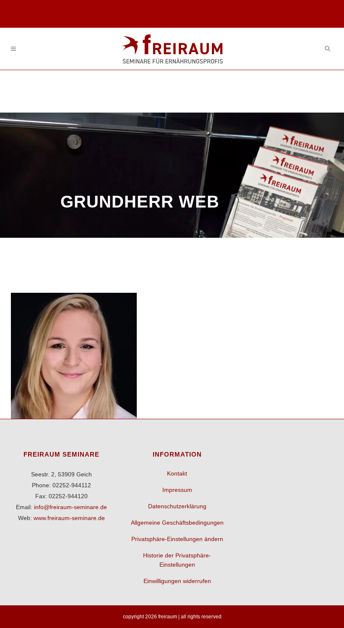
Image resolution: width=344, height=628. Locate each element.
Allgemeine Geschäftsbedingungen (177, 522)
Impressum (177, 489)
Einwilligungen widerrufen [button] (177, 581)
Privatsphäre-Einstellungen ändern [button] (177, 539)
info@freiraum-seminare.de (70, 507)
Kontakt (177, 473)
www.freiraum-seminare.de (69, 518)
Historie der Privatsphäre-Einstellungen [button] (177, 560)
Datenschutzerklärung (177, 506)
